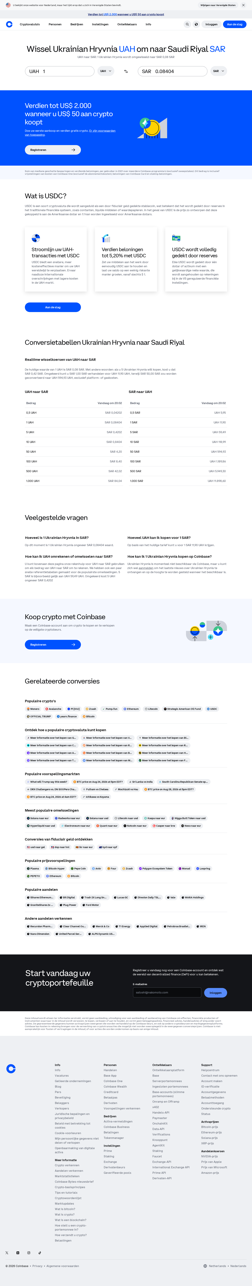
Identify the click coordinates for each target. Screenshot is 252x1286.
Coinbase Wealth (115, 1086)
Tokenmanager (114, 1138)
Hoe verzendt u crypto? (71, 1235)
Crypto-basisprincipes (70, 1187)
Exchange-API (161, 1162)
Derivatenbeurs (114, 1167)
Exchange (110, 1162)
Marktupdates (64, 1203)
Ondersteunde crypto (216, 1108)
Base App (110, 1075)
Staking (109, 1156)
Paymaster (159, 1118)
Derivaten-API (162, 1178)
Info (57, 1070)
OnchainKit (159, 1123)
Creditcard (111, 1092)
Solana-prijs (209, 1138)
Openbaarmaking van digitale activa (75, 1150)
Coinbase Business (117, 1127)
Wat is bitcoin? (65, 1209)
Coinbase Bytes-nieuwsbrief (74, 1181)
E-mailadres (140, 984)
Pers (58, 1092)
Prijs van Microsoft (214, 1167)
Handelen (110, 1070)
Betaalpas (110, 1097)
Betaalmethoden (212, 1097)
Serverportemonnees (167, 1081)
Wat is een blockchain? (70, 1220)
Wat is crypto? (64, 1214)
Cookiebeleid (218, 1257)
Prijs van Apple (211, 1162)
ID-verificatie (210, 1086)
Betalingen (111, 1132)
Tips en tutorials (66, 1192)
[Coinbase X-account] (6, 1253)
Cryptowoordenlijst (68, 1198)
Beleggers (62, 1103)
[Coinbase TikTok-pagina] (39, 1253)
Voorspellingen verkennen (122, 1108)
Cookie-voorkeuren (68, 1133)
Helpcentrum (210, 1070)
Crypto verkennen (67, 1165)
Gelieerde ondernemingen (73, 1081)
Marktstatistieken (67, 1176)
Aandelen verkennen (69, 1170)
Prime (108, 1151)
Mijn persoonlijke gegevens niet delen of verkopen (77, 1140)
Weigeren (182, 1273)
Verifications (161, 1134)
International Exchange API (171, 1167)
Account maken (211, 1081)
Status (205, 1114)
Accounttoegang (212, 1103)
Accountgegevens (213, 1092)
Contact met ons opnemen (219, 1075)
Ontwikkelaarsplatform (168, 1070)
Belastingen (63, 1240)
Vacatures (62, 1075)
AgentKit (158, 1145)
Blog (58, 1086)
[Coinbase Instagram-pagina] (28, 1253)
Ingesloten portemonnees (170, 1086)
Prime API (159, 1172)
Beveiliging (62, 1097)
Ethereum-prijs (211, 1132)
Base (155, 1075)
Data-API (158, 1129)
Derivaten (110, 1103)
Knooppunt (159, 1140)
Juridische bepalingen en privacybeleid (72, 1116)
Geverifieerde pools (117, 1172)
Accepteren (221, 1273)
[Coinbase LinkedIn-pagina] (17, 1253)
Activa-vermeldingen (118, 1121)
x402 (155, 1107)
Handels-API (160, 1112)
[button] (55, 24)
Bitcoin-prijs (209, 1127)
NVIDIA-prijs (209, 1156)
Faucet (157, 1156)
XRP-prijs (207, 1143)
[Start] (9, 24)
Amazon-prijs (210, 1172)
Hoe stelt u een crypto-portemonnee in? (70, 1227)
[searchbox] (105, 71)
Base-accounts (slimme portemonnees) (168, 1094)
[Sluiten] (243, 1244)
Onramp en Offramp (165, 1101)
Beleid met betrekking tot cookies (72, 1125)
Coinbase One (113, 1081)
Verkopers (62, 1108)
